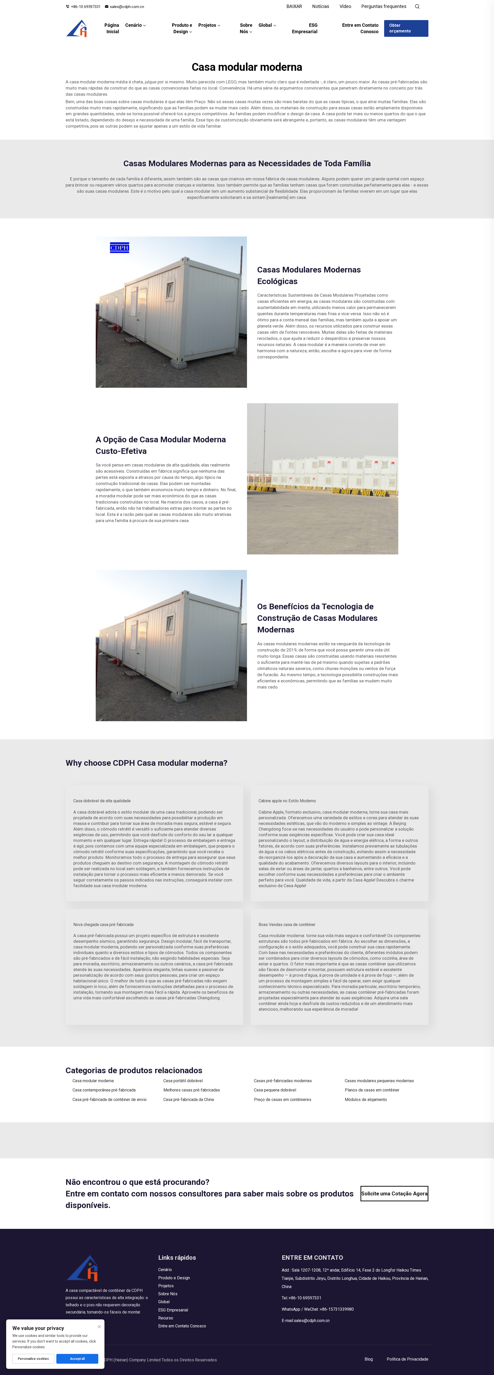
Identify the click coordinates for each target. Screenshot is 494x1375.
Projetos (207, 25)
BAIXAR (294, 6)
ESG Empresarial (304, 28)
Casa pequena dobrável (275, 1090)
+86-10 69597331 (86, 6)
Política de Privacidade (407, 1359)
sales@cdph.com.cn (127, 6)
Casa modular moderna (93, 1080)
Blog (369, 1359)
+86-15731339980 (337, 1309)
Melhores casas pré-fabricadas (191, 1090)
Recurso (165, 1318)
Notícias (320, 6)
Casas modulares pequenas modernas (379, 1080)
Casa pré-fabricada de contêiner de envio (110, 1099)
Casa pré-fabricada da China (188, 1099)
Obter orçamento (400, 28)
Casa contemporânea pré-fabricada (104, 1090)
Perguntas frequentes (384, 6)
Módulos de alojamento (366, 1099)
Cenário (133, 25)
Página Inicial (111, 28)
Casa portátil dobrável (183, 1080)
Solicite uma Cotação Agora (394, 1194)
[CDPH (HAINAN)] (77, 28)
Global (265, 25)
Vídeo (345, 6)
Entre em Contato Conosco (360, 28)
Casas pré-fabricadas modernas (283, 1080)
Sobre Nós (246, 28)
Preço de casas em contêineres (282, 1099)
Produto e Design (182, 28)
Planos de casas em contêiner (372, 1090)
